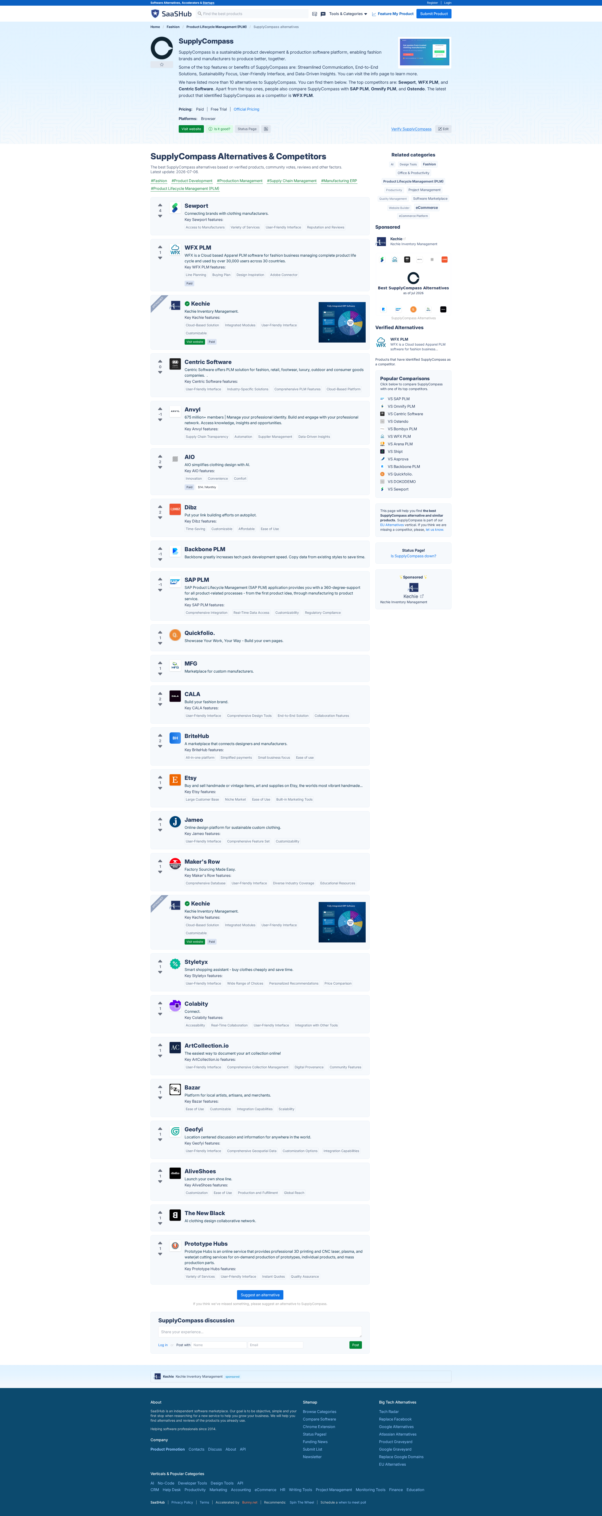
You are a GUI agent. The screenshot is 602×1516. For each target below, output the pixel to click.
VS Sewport (397, 489)
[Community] (323, 13)
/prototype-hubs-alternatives (179, 1238)
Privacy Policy (182, 1502)
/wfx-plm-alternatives (173, 242)
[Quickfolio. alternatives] (175, 635)
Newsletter (312, 1456)
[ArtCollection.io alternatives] (175, 1047)
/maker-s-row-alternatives (177, 856)
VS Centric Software (405, 413)
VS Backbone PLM (403, 466)
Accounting (241, 1489)
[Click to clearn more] (301, 1376)
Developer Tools (192, 1483)
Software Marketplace (430, 198)
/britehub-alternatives (173, 730)
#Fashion (159, 180)
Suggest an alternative (260, 1295)
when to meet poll (352, 1502)
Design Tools (408, 164)
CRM (154, 1489)
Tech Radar (389, 1411)
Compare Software (319, 1419)
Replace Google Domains (401, 1456)
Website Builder (399, 208)
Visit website (191, 129)
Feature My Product (395, 13)
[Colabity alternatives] (175, 1005)
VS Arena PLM (400, 444)
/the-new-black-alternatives (178, 1207)
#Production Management (239, 180)
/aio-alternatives (168, 451)
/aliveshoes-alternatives (175, 1165)
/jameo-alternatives (171, 814)
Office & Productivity (413, 173)
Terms (204, 1502)
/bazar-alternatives (171, 1082)
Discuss (215, 1449)
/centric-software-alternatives (180, 356)
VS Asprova (397, 459)
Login (448, 2)
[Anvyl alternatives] (175, 411)
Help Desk (172, 1489)
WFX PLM (428, 82)
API (243, 1449)
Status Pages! (314, 1434)
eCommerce (427, 207)
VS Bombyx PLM (402, 429)
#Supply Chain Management (292, 180)
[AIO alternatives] (175, 459)
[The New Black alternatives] (175, 1215)
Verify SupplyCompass (411, 129)
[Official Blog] (266, 129)
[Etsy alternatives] (175, 780)
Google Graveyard (395, 1449)
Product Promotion (167, 1449)
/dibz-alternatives (170, 501)
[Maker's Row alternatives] (175, 863)
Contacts (196, 1449)
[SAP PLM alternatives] (175, 581)
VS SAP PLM (398, 398)
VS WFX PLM (399, 436)
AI (392, 164)
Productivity (394, 190)
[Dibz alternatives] (175, 509)
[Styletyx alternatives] (175, 963)
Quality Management (393, 198)
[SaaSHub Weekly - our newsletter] (314, 13)
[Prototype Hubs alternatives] (175, 1245)
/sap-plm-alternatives (173, 574)
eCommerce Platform (413, 216)
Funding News (315, 1441)
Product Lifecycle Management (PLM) (413, 181)
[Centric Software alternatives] (175, 364)
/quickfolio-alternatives (174, 627)
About (231, 1449)
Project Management (424, 190)
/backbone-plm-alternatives (179, 543)
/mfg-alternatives (169, 658)
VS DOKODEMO (401, 481)
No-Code (166, 1483)
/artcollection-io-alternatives (179, 1040)
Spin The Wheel (302, 1502)
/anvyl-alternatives (170, 404)
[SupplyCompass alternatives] (161, 48)
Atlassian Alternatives (397, 1434)
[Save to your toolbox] (161, 64)
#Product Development (192, 180)
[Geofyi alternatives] (175, 1131)
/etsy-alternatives (169, 772)
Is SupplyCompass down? (413, 556)
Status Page (247, 129)
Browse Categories (319, 1411)
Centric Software (196, 88)
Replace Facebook (395, 1419)
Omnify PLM (383, 88)
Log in (163, 1345)
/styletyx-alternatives (172, 956)
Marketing (218, 1489)
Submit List (312, 1449)
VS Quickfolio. (400, 474)
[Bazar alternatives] (175, 1089)
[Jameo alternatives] (175, 821)
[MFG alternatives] (175, 665)
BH (175, 738)
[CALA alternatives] (175, 696)
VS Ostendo (397, 421)
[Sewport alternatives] (175, 207)
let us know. (435, 529)
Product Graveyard (395, 1441)
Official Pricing (246, 109)
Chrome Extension (319, 1426)
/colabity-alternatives (173, 998)
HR (282, 1489)
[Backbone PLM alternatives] (175, 551)
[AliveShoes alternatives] (175, 1173)
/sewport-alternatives (173, 200)
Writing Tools (300, 1489)
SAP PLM (359, 88)
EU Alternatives (392, 525)
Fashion (429, 164)
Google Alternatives (396, 1426)
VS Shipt (395, 451)
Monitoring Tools (370, 1489)
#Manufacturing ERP (339, 180)
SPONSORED (158, 302)
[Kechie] (175, 305)
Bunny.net (249, 1502)
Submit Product (434, 13)
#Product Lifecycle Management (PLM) (185, 188)
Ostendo (416, 88)
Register (432, 2)
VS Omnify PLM (401, 406)
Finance (396, 1489)
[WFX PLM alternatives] (175, 249)
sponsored (232, 1376)
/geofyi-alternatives (171, 1123)
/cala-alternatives (169, 688)
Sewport (407, 82)
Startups (208, 2)
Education (415, 1489)
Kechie (411, 596)
